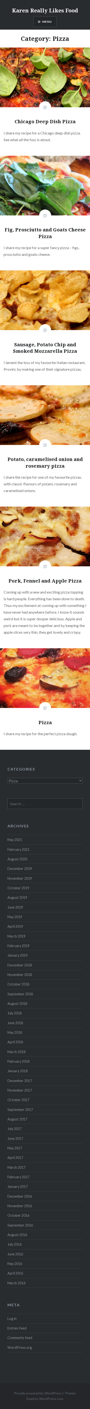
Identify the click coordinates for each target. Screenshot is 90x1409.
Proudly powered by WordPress (38, 1393)
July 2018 (14, 1013)
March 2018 (16, 1052)
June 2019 (15, 907)
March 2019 (16, 936)
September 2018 (20, 994)
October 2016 (18, 1215)
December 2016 (19, 1196)
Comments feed (19, 1338)
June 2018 (15, 1023)
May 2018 (14, 1032)
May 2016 (14, 1264)
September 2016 (20, 1225)
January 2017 (17, 1186)
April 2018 (15, 1042)
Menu (47, 21)
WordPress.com (51, 1399)
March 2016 (16, 1283)
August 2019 (17, 897)
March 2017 (16, 1167)
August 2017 (17, 1119)
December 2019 (19, 869)
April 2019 (15, 926)
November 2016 (19, 1206)
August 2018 (17, 1004)
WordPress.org (19, 1347)
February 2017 (18, 1177)
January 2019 (17, 955)
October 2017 (18, 1100)
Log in (12, 1319)
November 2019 (19, 878)
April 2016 (15, 1273)
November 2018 (19, 975)
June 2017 (15, 1138)
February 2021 (18, 849)
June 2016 (15, 1254)
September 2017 (20, 1110)
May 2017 (14, 1148)
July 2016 (14, 1244)
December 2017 (19, 1081)
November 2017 (19, 1090)
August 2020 (17, 859)
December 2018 (19, 965)
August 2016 (17, 1235)
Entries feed (16, 1328)
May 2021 (14, 840)
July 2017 (14, 1129)
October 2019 (18, 888)
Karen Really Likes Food (45, 10)
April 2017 (15, 1158)
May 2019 (14, 917)
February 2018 (18, 1061)
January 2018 (17, 1071)
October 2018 (18, 984)
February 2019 (18, 946)
